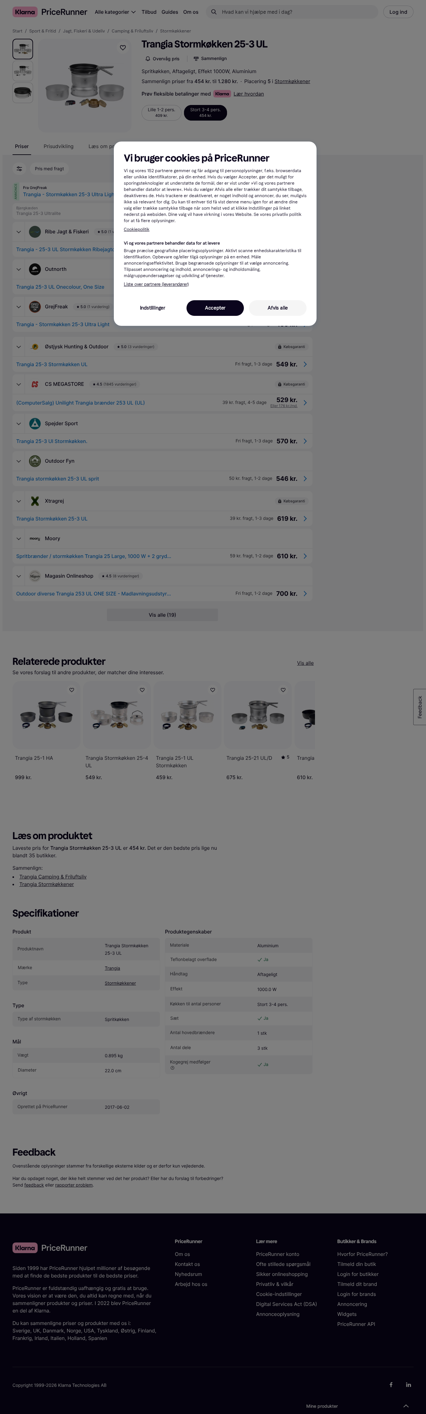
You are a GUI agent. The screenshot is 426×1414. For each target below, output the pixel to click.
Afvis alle (278, 308)
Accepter (215, 308)
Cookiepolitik (136, 229)
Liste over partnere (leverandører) (156, 284)
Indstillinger (152, 308)
